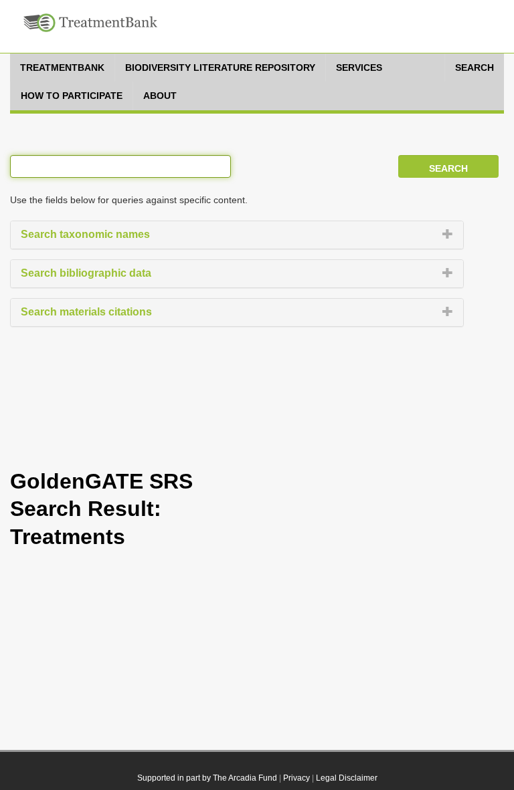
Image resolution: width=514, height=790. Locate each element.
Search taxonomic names (85, 234)
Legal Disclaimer (346, 778)
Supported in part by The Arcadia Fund (207, 778)
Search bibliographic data (86, 273)
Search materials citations (86, 311)
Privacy (296, 778)
